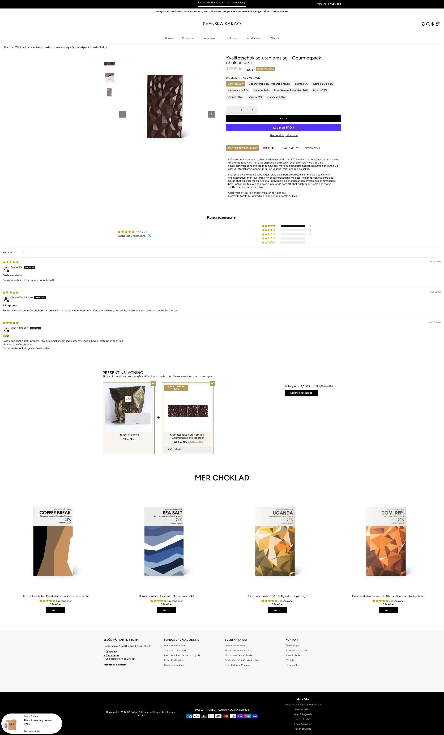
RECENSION (312, 148)
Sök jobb (290, 660)
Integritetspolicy (302, 724)
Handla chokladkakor (175, 645)
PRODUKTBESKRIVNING (242, 148)
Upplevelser (232, 38)
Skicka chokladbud (174, 665)
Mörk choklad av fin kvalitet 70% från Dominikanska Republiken (388, 596)
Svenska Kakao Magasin (237, 665)
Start (6, 47)
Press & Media (293, 655)
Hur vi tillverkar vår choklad (239, 655)
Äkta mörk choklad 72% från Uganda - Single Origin (277, 596)
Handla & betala (303, 719)
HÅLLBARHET (290, 148)
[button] (269, 226)
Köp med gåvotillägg (301, 392)
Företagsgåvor (209, 38)
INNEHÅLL (269, 148)
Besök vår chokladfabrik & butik (241, 660)
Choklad (169, 38)
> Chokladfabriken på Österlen (119, 658)
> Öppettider (110, 651)
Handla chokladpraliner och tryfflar (182, 655)
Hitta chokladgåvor (174, 660)
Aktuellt (275, 38)
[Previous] (122, 114)
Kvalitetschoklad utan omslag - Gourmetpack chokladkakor (69, 47)
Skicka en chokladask (175, 650)
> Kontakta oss (111, 655)
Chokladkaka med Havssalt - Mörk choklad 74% (166, 596)
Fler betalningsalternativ (284, 135)
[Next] (211, 114)
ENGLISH (322, 4)
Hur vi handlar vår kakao (237, 650)
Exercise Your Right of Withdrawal (303, 704)
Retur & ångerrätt (303, 714)
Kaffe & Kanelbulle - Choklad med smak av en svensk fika (56, 596)
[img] (11, 262)
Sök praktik (291, 665)
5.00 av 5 (141, 232)
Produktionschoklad (296, 650)
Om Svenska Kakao (235, 645)
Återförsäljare (254, 38)
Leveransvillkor (303, 709)
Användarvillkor (303, 728)
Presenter (187, 38)
